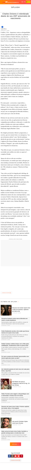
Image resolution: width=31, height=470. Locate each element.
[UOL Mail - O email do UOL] (22, 2)
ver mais (14, 444)
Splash (15, 7)
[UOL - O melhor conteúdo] (5, 2)
